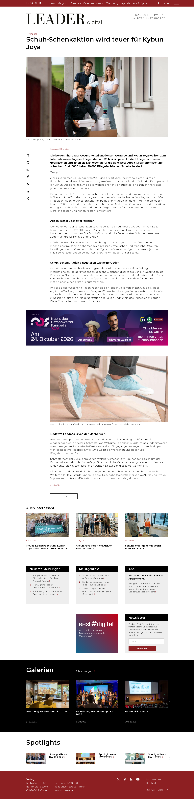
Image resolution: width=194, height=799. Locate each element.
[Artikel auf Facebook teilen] (27, 177)
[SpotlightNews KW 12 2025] (97, 758)
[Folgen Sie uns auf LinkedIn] (131, 779)
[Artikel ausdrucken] (27, 163)
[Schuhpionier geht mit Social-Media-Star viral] (146, 532)
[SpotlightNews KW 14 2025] (47, 758)
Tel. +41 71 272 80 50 (66, 783)
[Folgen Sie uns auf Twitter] (118, 780)
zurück (64, 496)
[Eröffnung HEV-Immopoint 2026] (47, 702)
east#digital (140, 3)
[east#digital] (97, 633)
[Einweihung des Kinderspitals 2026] (97, 702)
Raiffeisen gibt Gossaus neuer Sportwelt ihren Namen (47, 592)
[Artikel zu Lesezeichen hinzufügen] (27, 156)
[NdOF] (97, 328)
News (52, 3)
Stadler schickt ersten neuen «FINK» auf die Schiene (96, 583)
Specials (76, 3)
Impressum (153, 779)
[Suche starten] (157, 3)
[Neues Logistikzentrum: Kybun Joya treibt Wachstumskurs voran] (47, 532)
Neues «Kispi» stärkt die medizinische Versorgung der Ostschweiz (96, 591)
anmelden (142, 648)
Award (100, 3)
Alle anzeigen (84, 671)
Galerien (88, 3)
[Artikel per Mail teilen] (27, 170)
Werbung (112, 3)
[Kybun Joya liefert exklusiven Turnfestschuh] (97, 532)
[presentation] (24, 702)
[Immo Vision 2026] (146, 702)
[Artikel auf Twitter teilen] (28, 184)
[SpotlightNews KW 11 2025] (146, 758)
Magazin (63, 3)
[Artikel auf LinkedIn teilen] (27, 192)
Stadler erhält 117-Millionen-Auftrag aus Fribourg (95, 577)
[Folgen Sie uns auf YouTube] (137, 780)
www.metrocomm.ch (68, 790)
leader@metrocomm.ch (70, 786)
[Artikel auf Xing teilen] (27, 199)
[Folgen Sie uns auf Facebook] (124, 779)
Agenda (125, 3)
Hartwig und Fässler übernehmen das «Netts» (45, 586)
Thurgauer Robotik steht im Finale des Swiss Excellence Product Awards (46, 578)
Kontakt (151, 783)
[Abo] (146, 585)
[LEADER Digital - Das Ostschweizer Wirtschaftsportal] (35, 3)
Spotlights (43, 742)
